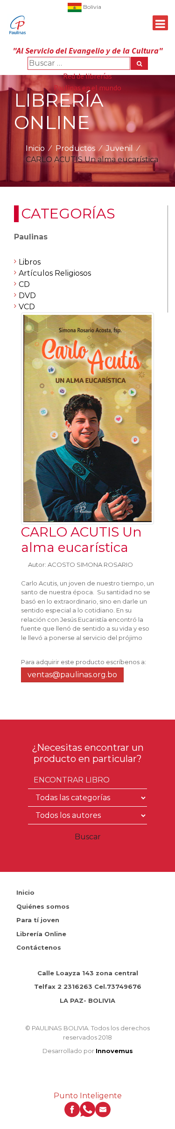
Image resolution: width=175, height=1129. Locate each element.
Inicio (35, 148)
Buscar (88, 836)
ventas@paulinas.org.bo (72, 674)
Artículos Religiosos (55, 273)
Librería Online (41, 934)
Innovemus (114, 1050)
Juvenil (119, 148)
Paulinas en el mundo (87, 87)
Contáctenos (38, 947)
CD (24, 284)
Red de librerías (87, 76)
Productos (75, 148)
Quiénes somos (43, 906)
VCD (27, 306)
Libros (30, 262)
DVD (27, 295)
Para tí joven (37, 920)
